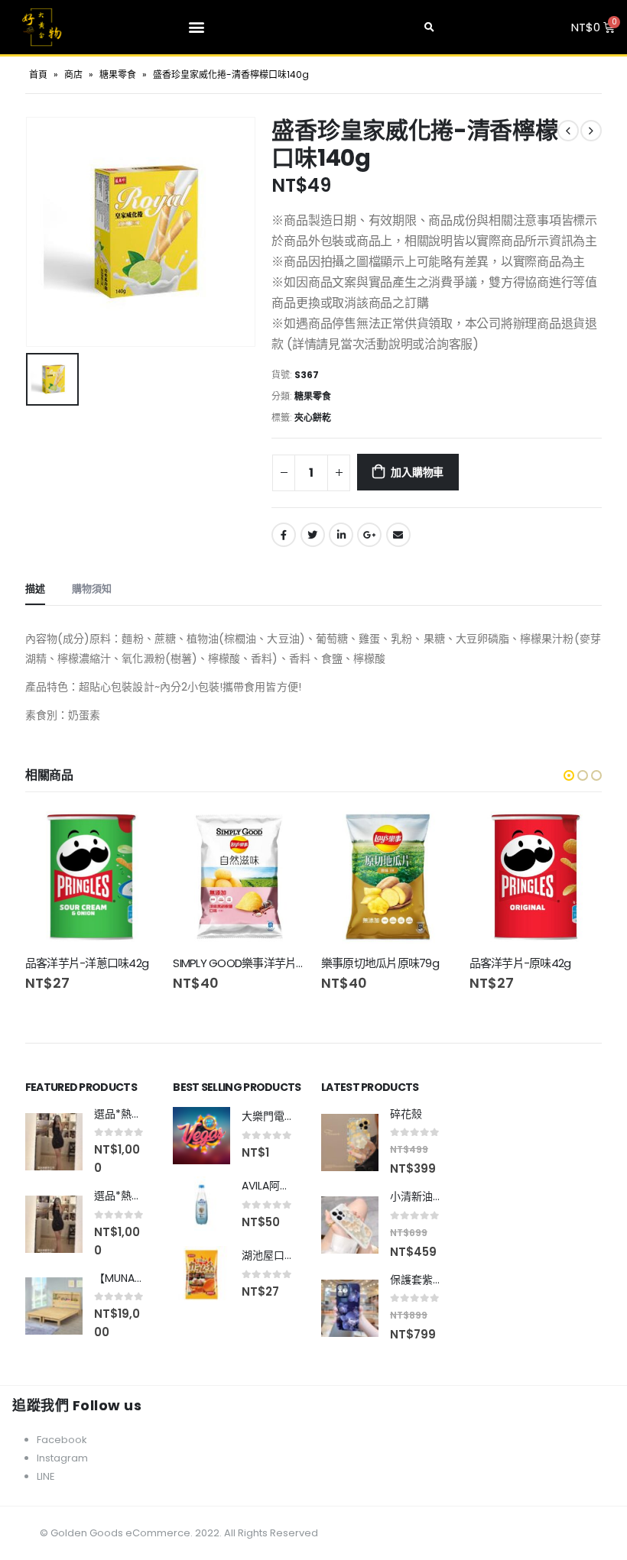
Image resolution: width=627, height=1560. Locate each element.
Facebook (283, 535)
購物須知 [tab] (92, 588)
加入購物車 (417, 472)
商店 (73, 74)
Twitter (313, 535)
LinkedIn (341, 535)
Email (398, 535)
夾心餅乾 (312, 417)
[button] (197, 27)
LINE (46, 1476)
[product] (91, 877)
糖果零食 (117, 74)
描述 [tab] (35, 588)
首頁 (38, 74)
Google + (369, 535)
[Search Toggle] (430, 27)
